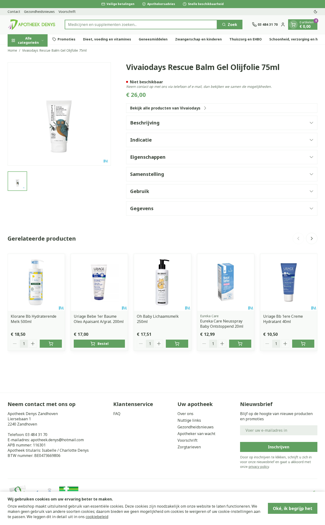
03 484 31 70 (36, 434)
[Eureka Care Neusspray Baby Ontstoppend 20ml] (225, 282)
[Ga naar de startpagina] (31, 24)
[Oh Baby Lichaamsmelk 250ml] (162, 282)
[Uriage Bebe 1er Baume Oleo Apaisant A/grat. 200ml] (99, 282)
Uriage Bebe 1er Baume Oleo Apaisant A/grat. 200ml (99, 319)
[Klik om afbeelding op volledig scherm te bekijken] (59, 114)
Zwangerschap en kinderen (198, 39)
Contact (14, 11)
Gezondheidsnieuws (39, 11)
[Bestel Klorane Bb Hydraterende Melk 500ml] (51, 344)
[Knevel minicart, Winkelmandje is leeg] (293, 24)
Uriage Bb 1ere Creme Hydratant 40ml (283, 319)
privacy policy (259, 466)
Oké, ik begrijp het (292, 508)
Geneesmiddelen (153, 39)
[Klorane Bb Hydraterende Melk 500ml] (36, 282)
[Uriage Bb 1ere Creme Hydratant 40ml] (288, 282)
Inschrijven (278, 447)
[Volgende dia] (311, 238)
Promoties (66, 39)
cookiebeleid (97, 516)
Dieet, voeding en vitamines (107, 39)
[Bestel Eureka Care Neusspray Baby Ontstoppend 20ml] (240, 344)
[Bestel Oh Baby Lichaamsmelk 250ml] (177, 344)
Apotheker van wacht (196, 433)
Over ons (185, 413)
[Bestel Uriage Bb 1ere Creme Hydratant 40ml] (303, 344)
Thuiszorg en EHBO (245, 39)
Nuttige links (189, 420)
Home (12, 50)
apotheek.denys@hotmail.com (57, 439)
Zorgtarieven (189, 447)
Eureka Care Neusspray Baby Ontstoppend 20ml (221, 323)
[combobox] (141, 24)
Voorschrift (67, 11)
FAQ (116, 413)
